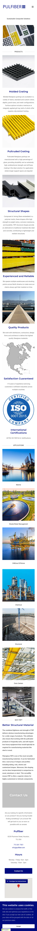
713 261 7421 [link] (18, 845)
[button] (33, 7)
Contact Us (18, 871)
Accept (18, 926)
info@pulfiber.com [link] (18, 848)
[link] (13, 7)
